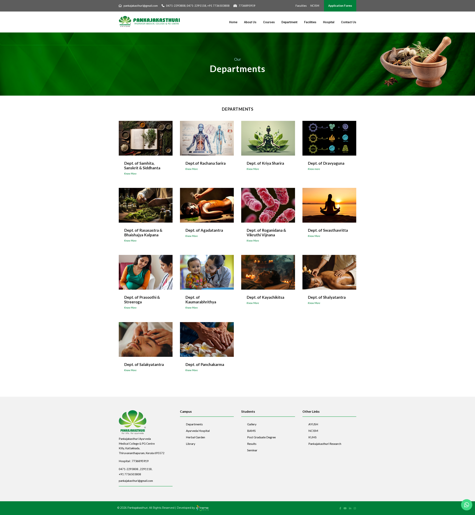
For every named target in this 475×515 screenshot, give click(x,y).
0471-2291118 (196, 5)
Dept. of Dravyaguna (329, 136)
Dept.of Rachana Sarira (207, 136)
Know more (314, 168)
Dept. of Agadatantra (207, 203)
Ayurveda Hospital (198, 430)
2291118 (146, 469)
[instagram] (355, 508)
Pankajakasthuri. (137, 508)
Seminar (252, 450)
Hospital (328, 22)
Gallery (251, 424)
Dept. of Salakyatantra (145, 337)
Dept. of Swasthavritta (329, 203)
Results (251, 443)
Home (233, 22)
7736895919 (247, 5)
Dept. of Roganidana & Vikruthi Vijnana (266, 232)
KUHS (312, 437)
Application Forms (340, 5)
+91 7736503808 (218, 5)
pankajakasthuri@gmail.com (141, 5)
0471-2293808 (176, 5)
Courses (269, 22)
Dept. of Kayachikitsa (268, 270)
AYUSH (313, 424)
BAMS (251, 430)
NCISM (314, 5)
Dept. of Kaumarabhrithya (200, 299)
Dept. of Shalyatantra (329, 270)
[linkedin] (350, 508)
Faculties (301, 5)
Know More (130, 173)
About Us (250, 22)
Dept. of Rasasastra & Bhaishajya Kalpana (143, 232)
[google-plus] (345, 508)
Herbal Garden (195, 437)
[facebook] (341, 508)
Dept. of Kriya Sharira (268, 136)
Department (289, 22)
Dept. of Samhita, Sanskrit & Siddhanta (142, 165)
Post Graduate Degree (261, 437)
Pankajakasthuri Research (324, 443)
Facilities (310, 22)
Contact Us (348, 22)
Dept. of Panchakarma (207, 337)
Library (190, 443)
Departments (194, 424)
